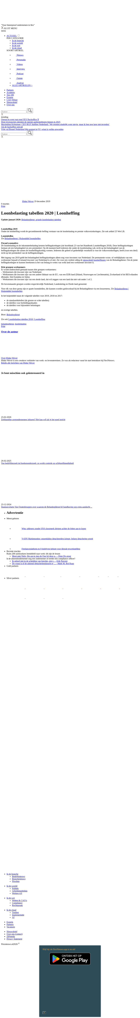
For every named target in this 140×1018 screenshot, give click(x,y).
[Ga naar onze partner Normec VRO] (72, 588)
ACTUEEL (12, 36)
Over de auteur (9, 331)
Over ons (10, 105)
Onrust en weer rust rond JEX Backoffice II (20, 119)
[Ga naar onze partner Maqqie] (91, 588)
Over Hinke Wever (9, 358)
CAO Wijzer (12, 100)
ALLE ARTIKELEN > (22, 85)
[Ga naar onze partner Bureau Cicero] (104, 576)
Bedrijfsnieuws (18, 876)
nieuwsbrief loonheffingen (94, 260)
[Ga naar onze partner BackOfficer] (52, 576)
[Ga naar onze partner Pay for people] (53, 597)
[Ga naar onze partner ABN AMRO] (16, 597)
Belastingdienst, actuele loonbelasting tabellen (41, 219)
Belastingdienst (13, 314)
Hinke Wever (28, 201)
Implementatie (18, 915)
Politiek (15, 888)
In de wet (11, 898)
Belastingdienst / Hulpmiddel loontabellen (23, 238)
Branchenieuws (18, 879)
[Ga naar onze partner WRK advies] (72, 597)
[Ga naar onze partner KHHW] (113, 576)
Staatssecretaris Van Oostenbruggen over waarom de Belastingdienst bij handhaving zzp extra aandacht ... (46, 507)
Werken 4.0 (17, 893)
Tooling (15, 912)
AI (13, 917)
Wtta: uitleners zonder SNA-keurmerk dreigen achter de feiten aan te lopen (54, 528)
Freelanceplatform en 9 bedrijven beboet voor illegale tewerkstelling (51, 549)
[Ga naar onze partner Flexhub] (16, 588)
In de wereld (12, 886)
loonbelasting (20, 324)
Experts (10, 97)
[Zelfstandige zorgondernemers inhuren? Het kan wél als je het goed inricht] (70, 396)
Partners (10, 90)
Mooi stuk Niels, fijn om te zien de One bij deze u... (41, 556)
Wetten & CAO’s (19, 900)
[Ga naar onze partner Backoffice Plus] (16, 576)
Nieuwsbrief (12, 102)
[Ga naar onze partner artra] (110, 588)
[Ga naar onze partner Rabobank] (129, 588)
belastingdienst (7, 324)
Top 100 (10, 95)
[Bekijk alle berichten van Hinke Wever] (11, 201)
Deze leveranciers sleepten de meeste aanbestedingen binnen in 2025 (30, 122)
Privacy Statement (14, 939)
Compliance (17, 903)
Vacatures (11, 927)
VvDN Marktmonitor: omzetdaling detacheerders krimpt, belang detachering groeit (57, 539)
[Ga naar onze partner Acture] (34, 576)
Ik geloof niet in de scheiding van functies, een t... (40, 561)
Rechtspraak (17, 905)
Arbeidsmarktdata (19, 891)
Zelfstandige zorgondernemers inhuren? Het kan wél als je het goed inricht (33, 419)
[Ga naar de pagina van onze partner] (25, 614)
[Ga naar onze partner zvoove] (127, 576)
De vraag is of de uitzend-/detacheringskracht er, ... (43, 563)
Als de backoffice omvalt (12, 127)
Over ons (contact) (15, 934)
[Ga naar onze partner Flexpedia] (89, 576)
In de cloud (11, 910)
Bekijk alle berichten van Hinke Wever (18, 363)
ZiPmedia (11, 936)
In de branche (12, 874)
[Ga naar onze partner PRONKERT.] (53, 588)
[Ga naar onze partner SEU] (34, 588)
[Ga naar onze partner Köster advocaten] (34, 597)
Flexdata (15, 881)
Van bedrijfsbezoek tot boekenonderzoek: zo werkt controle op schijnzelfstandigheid (37, 463)
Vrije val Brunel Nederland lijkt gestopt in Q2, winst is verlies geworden (32, 129)
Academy (11, 92)
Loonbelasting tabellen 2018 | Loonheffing (26, 319)
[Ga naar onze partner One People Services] (70, 576)
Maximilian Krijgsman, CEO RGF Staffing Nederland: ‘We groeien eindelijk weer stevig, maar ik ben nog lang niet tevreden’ (55, 124)
